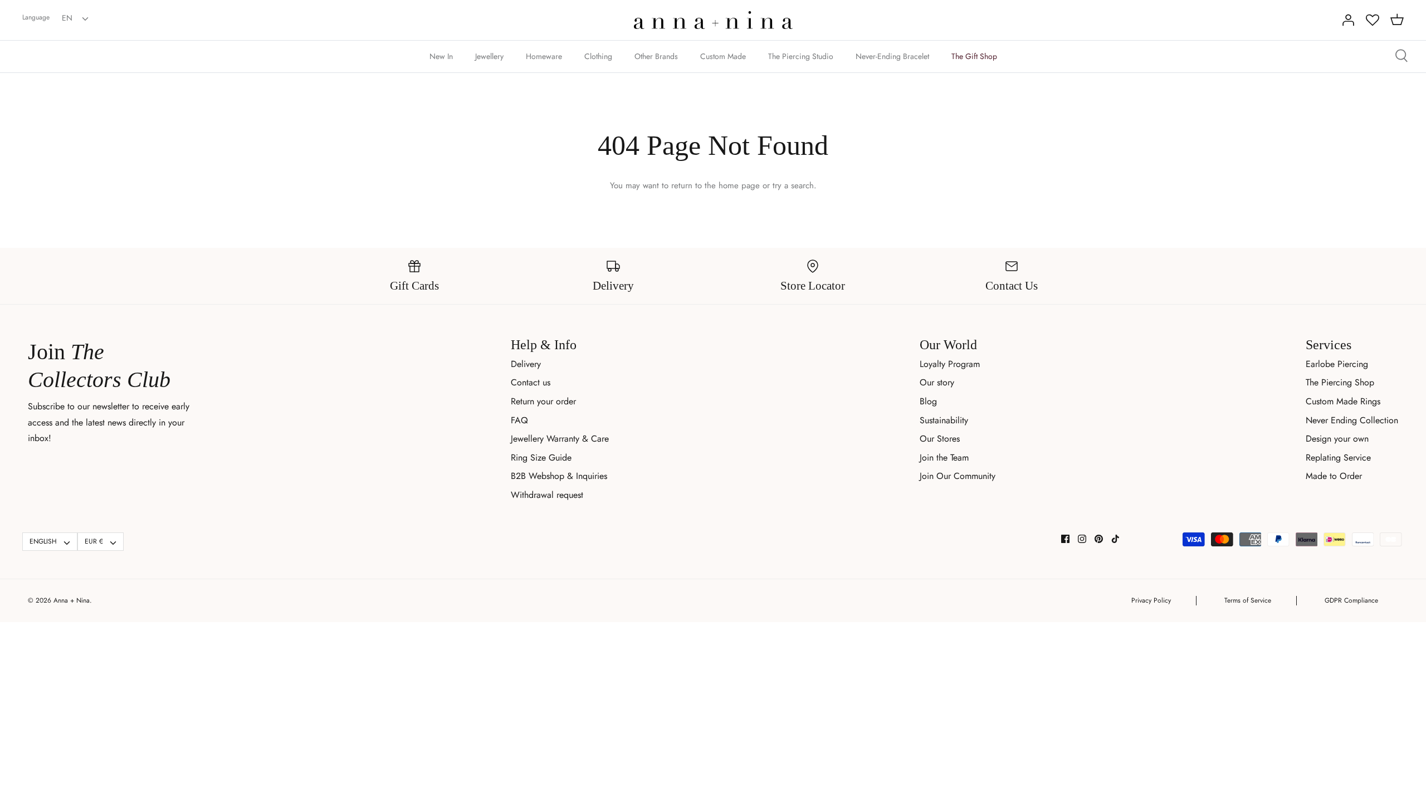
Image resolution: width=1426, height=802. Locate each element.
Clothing (598, 56)
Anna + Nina (71, 600)
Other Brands (656, 56)
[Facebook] (1065, 539)
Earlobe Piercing (1337, 364)
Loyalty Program (950, 364)
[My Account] (1348, 20)
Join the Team (944, 457)
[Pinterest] (1099, 539)
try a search (793, 185)
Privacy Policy (1151, 600)
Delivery (526, 364)
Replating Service (1338, 457)
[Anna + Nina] (713, 20)
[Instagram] (1082, 539)
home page (739, 185)
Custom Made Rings (1343, 401)
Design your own (1337, 438)
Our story (937, 382)
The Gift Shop (974, 56)
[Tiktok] (1115, 539)
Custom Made (723, 56)
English (43, 541)
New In (441, 56)
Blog (928, 401)
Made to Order (1334, 476)
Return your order (543, 401)
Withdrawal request (547, 494)
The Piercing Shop (1340, 382)
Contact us (530, 382)
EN (67, 17)
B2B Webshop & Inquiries (559, 476)
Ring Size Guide (541, 457)
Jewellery (489, 56)
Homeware (544, 56)
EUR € (94, 541)
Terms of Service (1247, 600)
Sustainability (944, 420)
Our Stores (940, 438)
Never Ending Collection (1352, 420)
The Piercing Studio (800, 56)
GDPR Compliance (1351, 600)
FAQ (519, 420)
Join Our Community (957, 476)
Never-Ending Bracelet (892, 56)
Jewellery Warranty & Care (560, 438)
